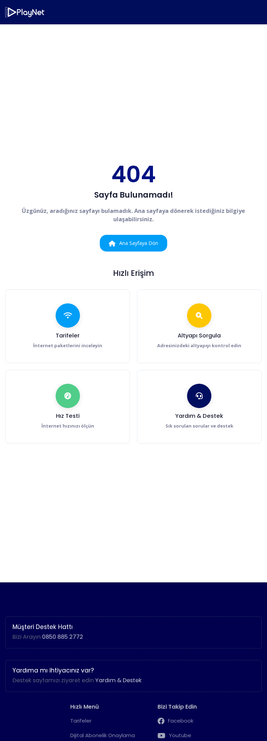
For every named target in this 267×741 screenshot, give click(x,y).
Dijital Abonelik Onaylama (102, 735)
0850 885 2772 (62, 637)
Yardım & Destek (118, 680)
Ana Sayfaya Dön (138, 243)
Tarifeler (80, 720)
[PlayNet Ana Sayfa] (25, 12)
